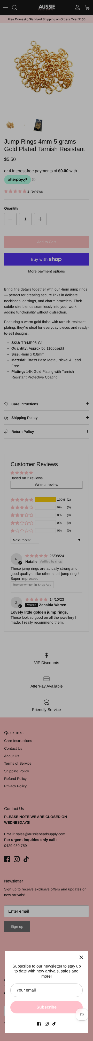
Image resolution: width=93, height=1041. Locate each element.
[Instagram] (47, 1024)
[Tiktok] (54, 1024)
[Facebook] (39, 1024)
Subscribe (46, 1007)
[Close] (81, 957)
